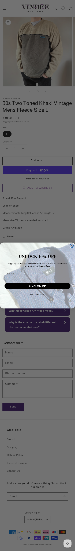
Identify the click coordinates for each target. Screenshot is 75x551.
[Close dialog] (72, 246)
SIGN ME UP (37, 286)
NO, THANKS (37, 295)
